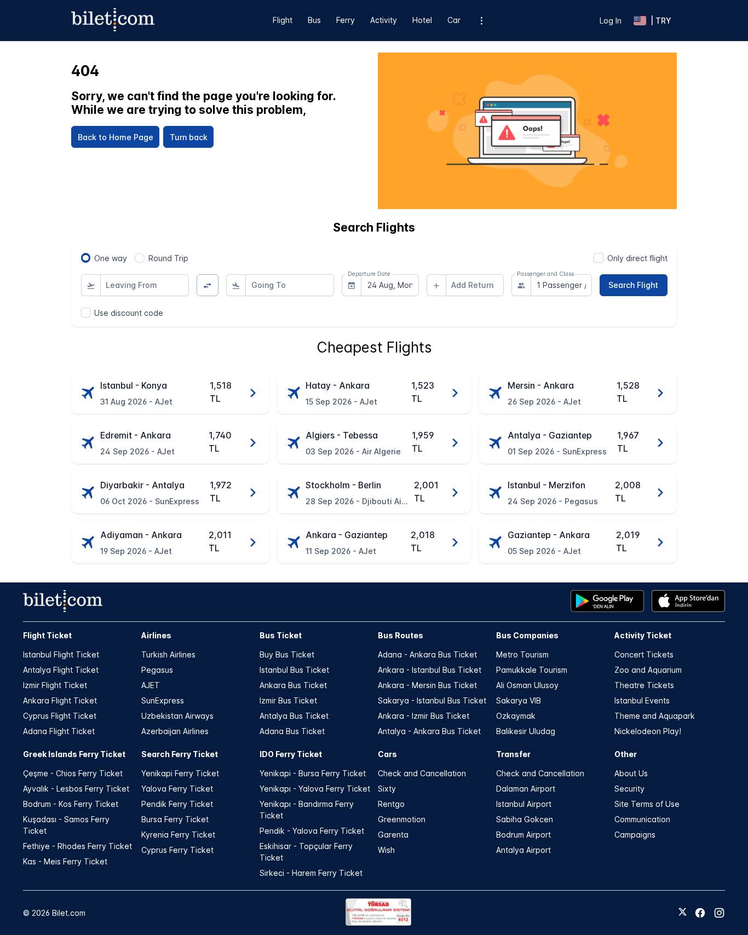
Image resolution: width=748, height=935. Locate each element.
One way (110, 258)
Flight (282, 20)
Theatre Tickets (644, 685)
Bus (314, 20)
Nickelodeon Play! (647, 731)
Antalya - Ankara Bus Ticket (429, 731)
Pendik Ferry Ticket (177, 804)
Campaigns (634, 834)
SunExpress (162, 700)
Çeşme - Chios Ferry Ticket (73, 773)
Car (454, 20)
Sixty (387, 788)
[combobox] (144, 285)
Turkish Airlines (168, 654)
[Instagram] (719, 913)
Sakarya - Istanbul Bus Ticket (432, 700)
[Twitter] (682, 912)
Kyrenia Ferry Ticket (178, 834)
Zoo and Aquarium (648, 669)
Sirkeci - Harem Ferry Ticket (311, 873)
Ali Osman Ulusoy (527, 685)
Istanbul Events (642, 700)
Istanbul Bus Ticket (294, 669)
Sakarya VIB (518, 700)
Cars (387, 754)
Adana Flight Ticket (59, 731)
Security (629, 788)
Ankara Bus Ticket (293, 685)
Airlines (156, 635)
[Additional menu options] (481, 20)
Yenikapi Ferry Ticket (180, 773)
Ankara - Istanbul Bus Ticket (429, 669)
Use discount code (128, 313)
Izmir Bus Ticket (288, 700)
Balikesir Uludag (525, 731)
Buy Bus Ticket (287, 654)
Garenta (393, 834)
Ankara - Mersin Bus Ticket (427, 685)
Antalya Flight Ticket (61, 669)
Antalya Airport (523, 850)
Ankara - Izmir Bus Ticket (423, 715)
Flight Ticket (47, 635)
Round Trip (168, 258)
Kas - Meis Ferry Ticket (65, 861)
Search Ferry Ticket (179, 754)
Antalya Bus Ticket (294, 715)
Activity (383, 20)
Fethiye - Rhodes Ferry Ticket (77, 846)
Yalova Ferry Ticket (177, 788)
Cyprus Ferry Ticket (177, 850)
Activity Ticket (642, 635)
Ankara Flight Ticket (60, 700)
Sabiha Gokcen (524, 819)
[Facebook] (700, 913)
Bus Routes (400, 635)
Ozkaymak (516, 715)
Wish (386, 850)
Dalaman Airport (525, 788)
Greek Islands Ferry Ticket (74, 754)
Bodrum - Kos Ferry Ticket (70, 804)
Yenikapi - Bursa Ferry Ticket (313, 773)
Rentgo (391, 804)
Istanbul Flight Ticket (61, 654)
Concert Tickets (644, 654)
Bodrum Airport (523, 834)
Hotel (422, 20)
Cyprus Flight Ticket (59, 715)
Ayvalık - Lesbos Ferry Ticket (76, 788)
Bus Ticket (281, 635)
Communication (642, 819)
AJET (150, 685)
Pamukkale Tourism (531, 669)
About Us (631, 773)
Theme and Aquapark (654, 715)
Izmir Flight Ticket (55, 685)
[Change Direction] (208, 285)
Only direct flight (637, 258)
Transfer (513, 754)
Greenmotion (401, 819)
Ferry (345, 20)
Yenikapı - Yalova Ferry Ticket (315, 788)
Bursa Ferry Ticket (175, 819)
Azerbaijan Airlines (175, 731)
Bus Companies (527, 635)
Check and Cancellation (422, 773)
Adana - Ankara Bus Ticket (427, 654)
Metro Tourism (522, 654)
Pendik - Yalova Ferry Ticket (312, 830)
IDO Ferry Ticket (291, 754)
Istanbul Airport (523, 804)
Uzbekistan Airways (177, 715)
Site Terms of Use (647, 804)
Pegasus (157, 669)
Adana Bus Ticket (292, 731)
